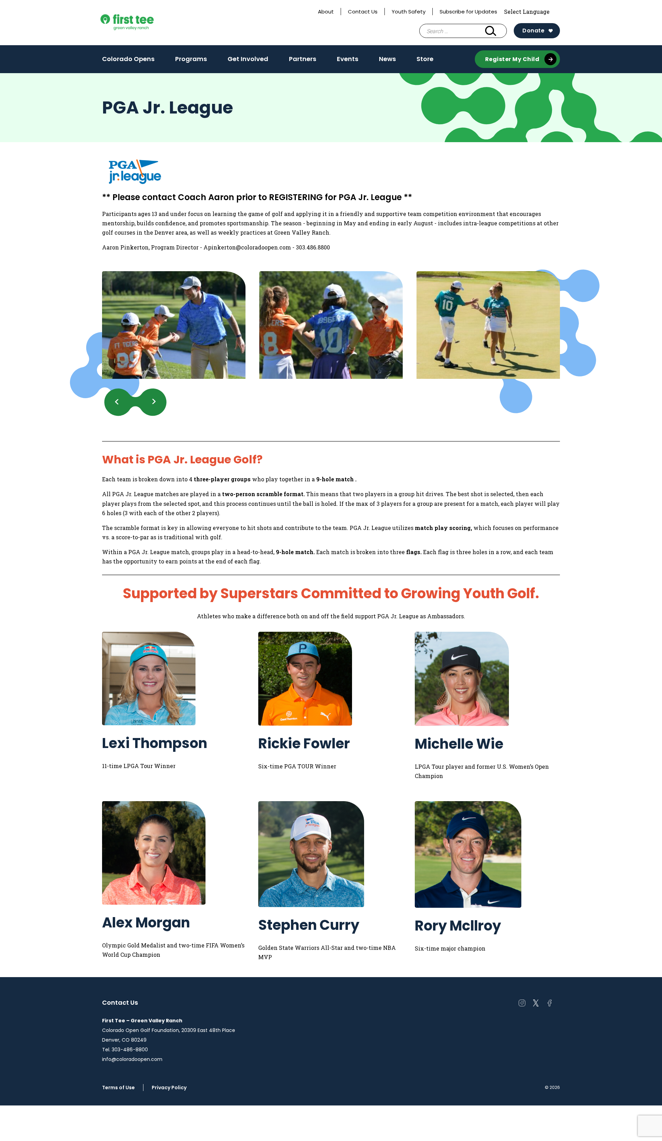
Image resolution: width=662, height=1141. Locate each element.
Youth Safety (408, 11)
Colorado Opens (128, 59)
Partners (302, 59)
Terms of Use (118, 1087)
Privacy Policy (169, 1087)
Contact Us (363, 11)
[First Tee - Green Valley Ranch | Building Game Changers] (140, 22)
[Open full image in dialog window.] (173, 325)
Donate (533, 31)
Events (347, 61)
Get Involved (248, 61)
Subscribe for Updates (468, 11)
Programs (191, 61)
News (387, 61)
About (326, 11)
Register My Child (512, 59)
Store (425, 59)
